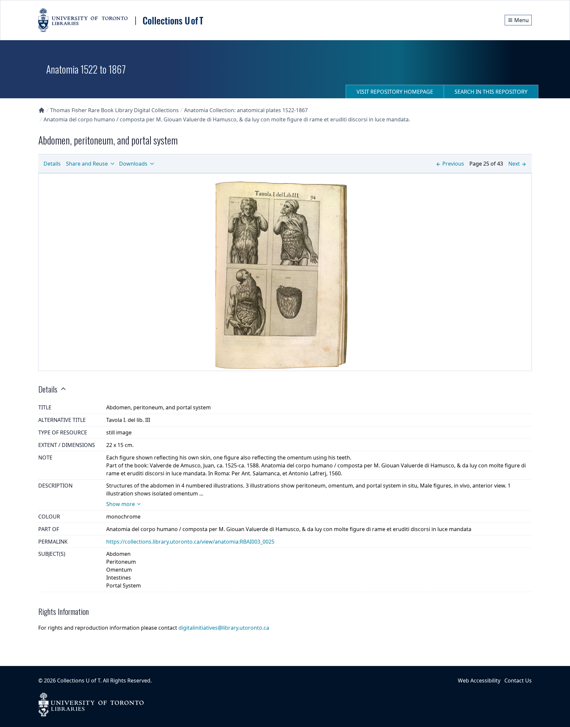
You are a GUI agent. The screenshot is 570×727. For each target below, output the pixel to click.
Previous (453, 163)
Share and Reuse (87, 163)
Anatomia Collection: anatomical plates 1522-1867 (246, 110)
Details (52, 163)
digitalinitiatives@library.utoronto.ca (223, 627)
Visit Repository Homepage (395, 91)
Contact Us (518, 680)
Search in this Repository (491, 91)
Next (514, 163)
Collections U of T (78, 680)
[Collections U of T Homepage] (41, 110)
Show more (120, 504)
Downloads (133, 163)
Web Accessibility (479, 680)
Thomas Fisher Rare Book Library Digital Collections (114, 110)
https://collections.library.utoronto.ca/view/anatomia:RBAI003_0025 (190, 541)
